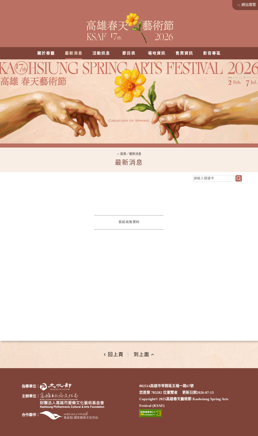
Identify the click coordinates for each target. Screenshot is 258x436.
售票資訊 (184, 53)
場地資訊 (156, 53)
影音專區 (212, 53)
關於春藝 (46, 53)
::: (238, 5)
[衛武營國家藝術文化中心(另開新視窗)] (69, 415)
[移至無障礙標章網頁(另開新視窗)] (150, 413)
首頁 (123, 153)
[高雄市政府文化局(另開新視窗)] (59, 396)
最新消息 (74, 53)
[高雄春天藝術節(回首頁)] (129, 31)
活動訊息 (101, 53)
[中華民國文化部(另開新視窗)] (56, 386)
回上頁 (116, 354)
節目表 (129, 53)
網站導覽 (248, 5)
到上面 (141, 354)
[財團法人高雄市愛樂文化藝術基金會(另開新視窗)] (72, 405)
